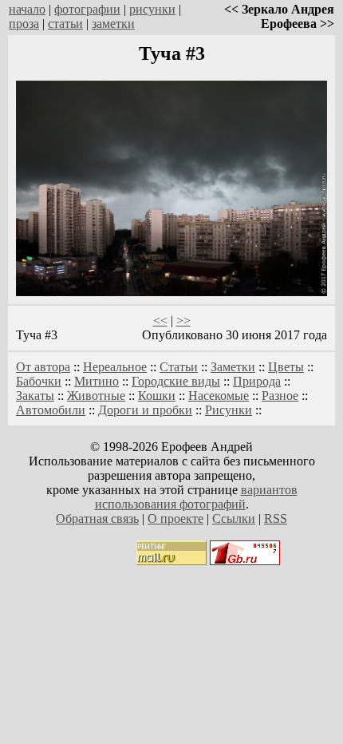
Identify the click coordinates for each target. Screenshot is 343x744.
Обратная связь (97, 518)
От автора (43, 367)
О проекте (175, 518)
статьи (65, 23)
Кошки (156, 395)
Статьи (179, 367)
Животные (96, 395)
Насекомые (218, 395)
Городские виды (176, 381)
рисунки (152, 9)
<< (160, 320)
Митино (96, 381)
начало (27, 9)
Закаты (35, 395)
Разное (280, 395)
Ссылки (233, 518)
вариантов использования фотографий (196, 497)
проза (24, 23)
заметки (113, 23)
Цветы (286, 367)
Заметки (233, 367)
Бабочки (38, 381)
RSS (275, 518)
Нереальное (115, 367)
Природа (257, 381)
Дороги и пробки (145, 410)
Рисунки (228, 410)
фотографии (87, 9)
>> (183, 320)
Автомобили (50, 410)
